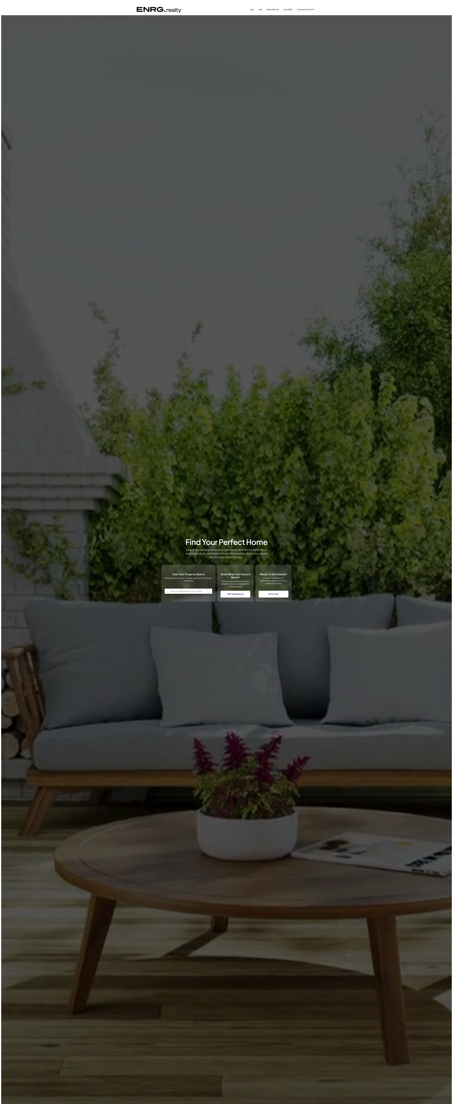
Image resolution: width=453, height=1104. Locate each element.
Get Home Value (235, 594)
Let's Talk (273, 594)
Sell (260, 9)
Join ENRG (287, 9)
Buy (252, 9)
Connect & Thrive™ (305, 9)
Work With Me (273, 9)
